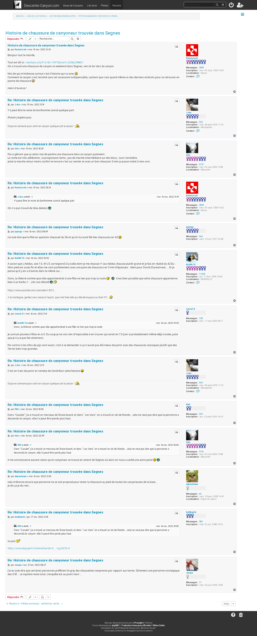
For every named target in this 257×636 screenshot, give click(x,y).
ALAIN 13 (190, 264)
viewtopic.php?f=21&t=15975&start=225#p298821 (54, 62)
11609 (202, 274)
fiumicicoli (192, 58)
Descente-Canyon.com (41, 5)
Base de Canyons (73, 5)
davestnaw (192, 484)
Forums (116, 5)
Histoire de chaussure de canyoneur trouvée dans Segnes (62, 33)
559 (201, 122)
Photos (104, 5)
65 (200, 494)
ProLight (138, 623)
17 (200, 582)
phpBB (115, 625)
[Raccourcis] (243, 14)
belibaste (191, 512)
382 (201, 521)
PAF (188, 404)
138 (201, 318)
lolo (188, 155)
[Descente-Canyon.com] (17, 5)
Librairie (92, 5)
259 (201, 414)
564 (201, 236)
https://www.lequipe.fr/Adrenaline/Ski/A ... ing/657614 (39, 548)
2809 (201, 67)
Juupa (189, 572)
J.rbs (189, 112)
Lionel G (190, 309)
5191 (201, 164)
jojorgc (190, 227)
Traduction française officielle (136, 625)
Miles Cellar (159, 625)
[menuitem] (231, 5)
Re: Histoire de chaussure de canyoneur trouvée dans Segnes (55, 100)
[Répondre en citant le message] (176, 46)
